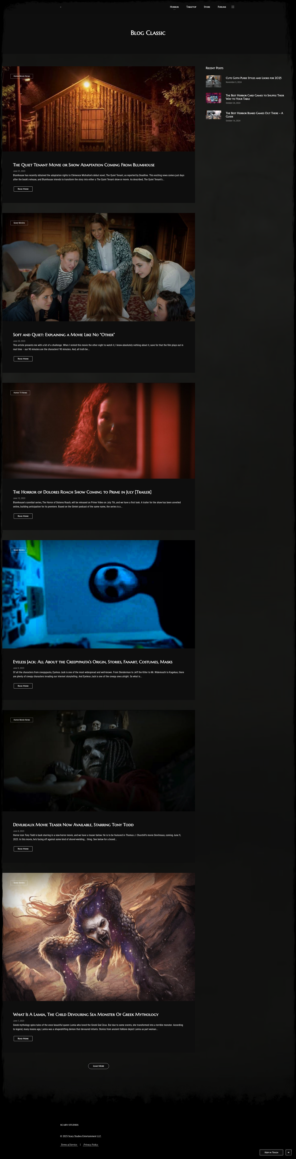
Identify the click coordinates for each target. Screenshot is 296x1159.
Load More (98, 1066)
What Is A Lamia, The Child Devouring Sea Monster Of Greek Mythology (85, 1014)
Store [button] (207, 6)
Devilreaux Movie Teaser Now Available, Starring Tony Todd (73, 824)
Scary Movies (19, 223)
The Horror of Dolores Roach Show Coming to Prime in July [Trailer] (82, 492)
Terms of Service (69, 1144)
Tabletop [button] (191, 6)
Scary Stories (19, 550)
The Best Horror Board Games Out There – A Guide (254, 114)
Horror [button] (174, 6)
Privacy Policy (91, 1144)
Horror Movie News (22, 76)
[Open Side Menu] (233, 6)
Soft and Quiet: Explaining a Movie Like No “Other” (64, 334)
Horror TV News (20, 392)
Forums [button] (222, 6)
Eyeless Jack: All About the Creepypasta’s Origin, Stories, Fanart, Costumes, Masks (92, 661)
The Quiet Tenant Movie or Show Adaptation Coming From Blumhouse (84, 165)
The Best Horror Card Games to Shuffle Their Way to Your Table (255, 97)
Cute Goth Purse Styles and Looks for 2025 (253, 78)
